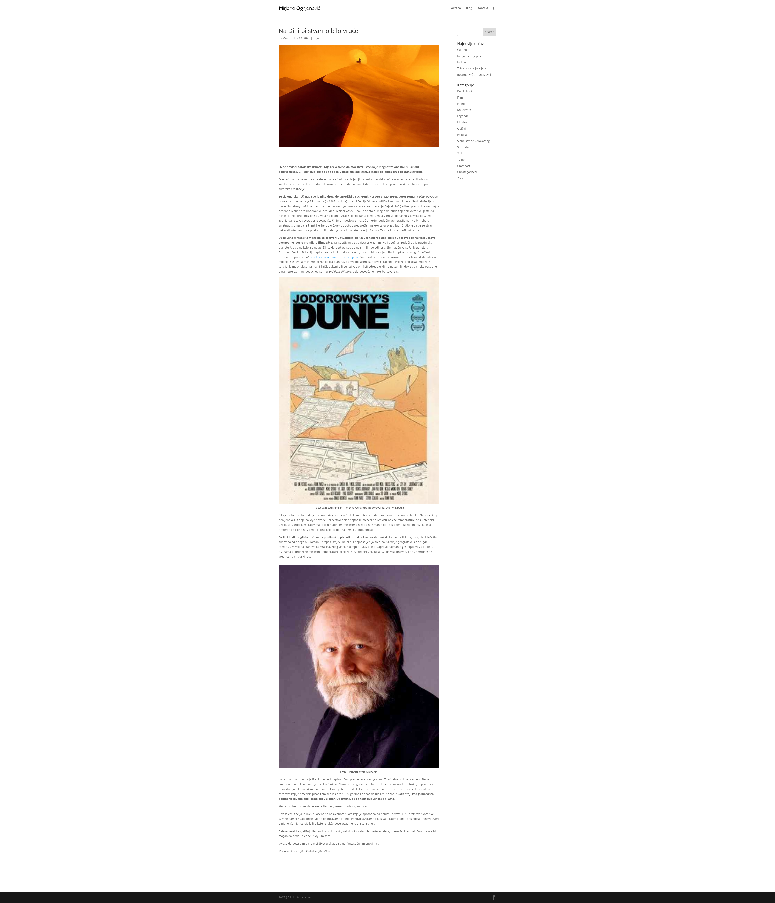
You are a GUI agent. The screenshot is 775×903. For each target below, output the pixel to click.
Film (460, 97)
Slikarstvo (463, 147)
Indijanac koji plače (470, 56)
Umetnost (463, 166)
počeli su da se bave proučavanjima (334, 257)
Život (460, 178)
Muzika (462, 122)
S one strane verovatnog (473, 141)
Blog (469, 8)
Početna (455, 8)
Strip (460, 153)
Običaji (462, 128)
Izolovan (462, 62)
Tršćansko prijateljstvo (472, 68)
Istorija (461, 104)
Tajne (317, 38)
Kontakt (482, 8)
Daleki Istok (464, 91)
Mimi (286, 38)
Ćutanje (462, 50)
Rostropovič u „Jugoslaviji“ (474, 75)
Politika (462, 135)
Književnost (465, 110)
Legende (463, 116)
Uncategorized (467, 172)
